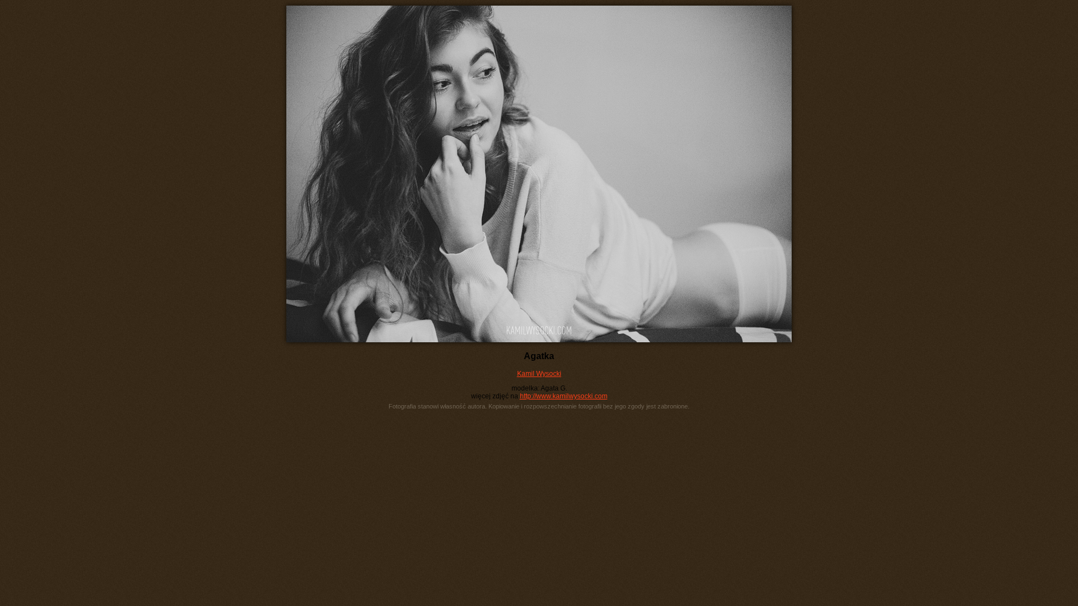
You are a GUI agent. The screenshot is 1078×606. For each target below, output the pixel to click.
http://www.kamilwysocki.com (563, 396)
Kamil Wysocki (539, 374)
